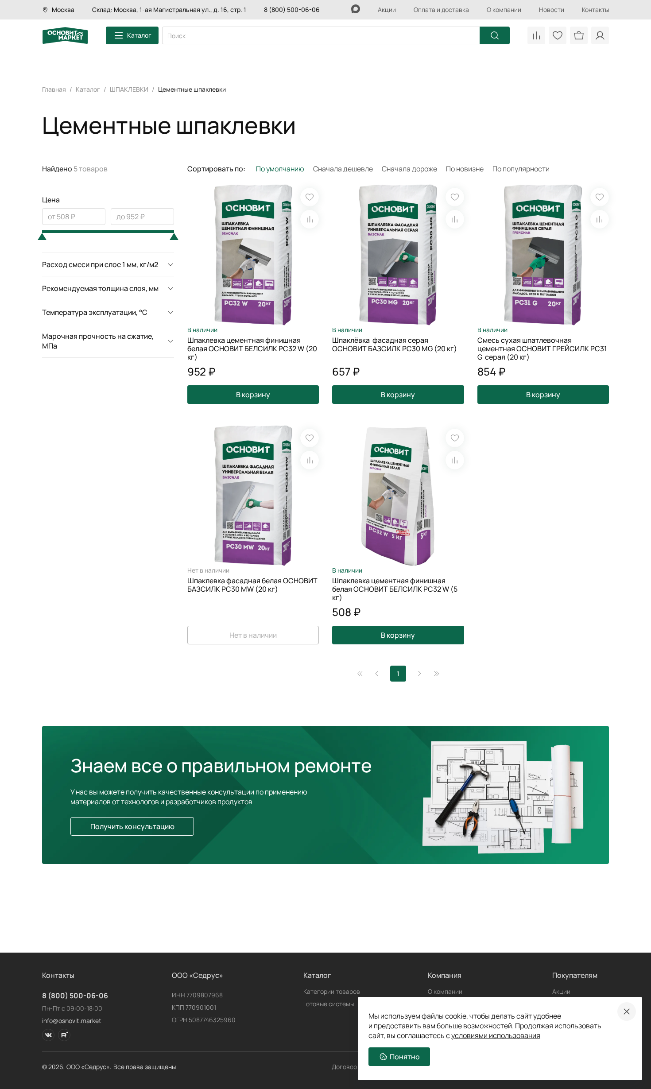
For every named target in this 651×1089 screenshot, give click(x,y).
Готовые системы (328, 1004)
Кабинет (600, 35)
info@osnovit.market (71, 1020)
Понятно (405, 1057)
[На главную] (65, 35)
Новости (551, 9)
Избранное (557, 35)
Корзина (579, 35)
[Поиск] (495, 35)
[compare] (309, 219)
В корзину (253, 394)
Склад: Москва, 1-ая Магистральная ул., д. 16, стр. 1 (169, 9)
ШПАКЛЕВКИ (129, 89)
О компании (504, 9)
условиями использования (495, 1035)
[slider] (42, 236)
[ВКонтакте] (48, 1035)
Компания (444, 975)
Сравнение (536, 35)
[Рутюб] (64, 1035)
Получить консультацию (132, 826)
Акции (387, 9)
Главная (54, 89)
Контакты (595, 9)
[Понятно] (626, 1011)
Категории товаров (331, 991)
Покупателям (574, 975)
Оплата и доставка (441, 9)
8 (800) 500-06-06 (292, 9)
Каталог (139, 35)
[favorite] (309, 197)
